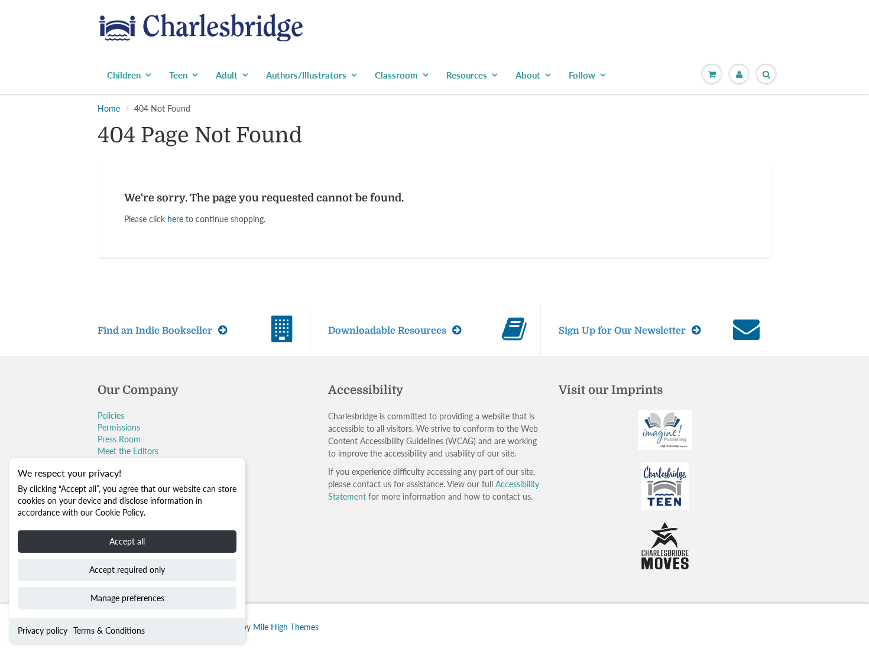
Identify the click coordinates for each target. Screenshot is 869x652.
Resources (466, 75)
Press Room (119, 439)
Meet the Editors (128, 451)
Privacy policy (42, 630)
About (527, 75)
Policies (111, 415)
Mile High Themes (286, 627)
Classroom (396, 75)
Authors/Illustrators (306, 75)
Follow (582, 75)
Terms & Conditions (109, 630)
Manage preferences (127, 598)
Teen (178, 75)
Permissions (119, 427)
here (175, 219)
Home (109, 108)
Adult (227, 75)
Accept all (127, 541)
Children (124, 75)
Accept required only (127, 570)
